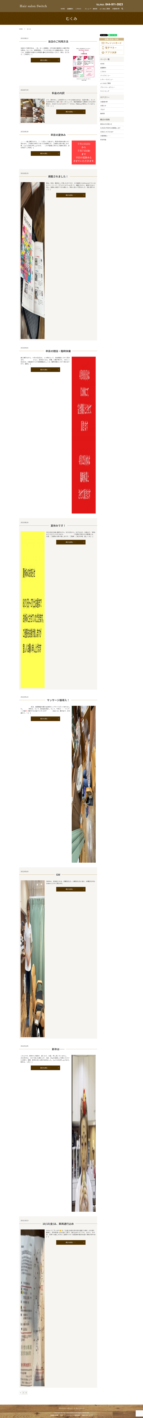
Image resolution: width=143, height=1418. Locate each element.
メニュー (88, 9)
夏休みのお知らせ (106, 124)
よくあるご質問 (105, 9)
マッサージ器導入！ (58, 700)
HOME (63, 9)
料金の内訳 (58, 93)
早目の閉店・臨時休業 (58, 351)
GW (58, 874)
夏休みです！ (58, 525)
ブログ (102, 109)
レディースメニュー (106, 79)
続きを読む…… (45, 60)
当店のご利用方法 (58, 41)
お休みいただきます (106, 132)
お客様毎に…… (105, 136)
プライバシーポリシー (107, 87)
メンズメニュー (105, 75)
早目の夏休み (58, 135)
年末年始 (103, 140)
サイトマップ (104, 91)
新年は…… (58, 1049)
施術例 (95, 9)
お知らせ (103, 106)
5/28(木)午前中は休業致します (110, 128)
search (123, 9)
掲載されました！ (58, 176)
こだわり (78, 9)
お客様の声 (116, 9)
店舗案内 (70, 9)
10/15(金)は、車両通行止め (58, 1223)
